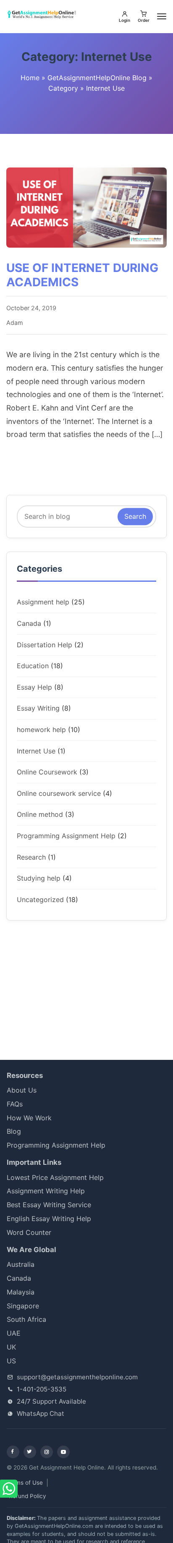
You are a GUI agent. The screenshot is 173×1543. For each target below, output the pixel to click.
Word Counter (29, 1232)
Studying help (38, 878)
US (11, 1361)
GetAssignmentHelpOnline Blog (97, 77)
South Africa (33, 1319)
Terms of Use (25, 1482)
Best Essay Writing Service (49, 1204)
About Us (22, 1090)
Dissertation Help (44, 645)
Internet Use (36, 751)
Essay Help (34, 687)
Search (135, 516)
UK (11, 1347)
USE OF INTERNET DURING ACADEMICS (82, 275)
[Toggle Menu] (161, 16)
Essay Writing (38, 708)
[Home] (43, 14)
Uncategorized (40, 899)
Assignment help (43, 602)
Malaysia (20, 1292)
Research (31, 857)
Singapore (23, 1306)
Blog (14, 1131)
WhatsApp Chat (40, 1413)
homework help (41, 729)
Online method (40, 814)
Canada (29, 623)
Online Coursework (47, 772)
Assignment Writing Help (46, 1191)
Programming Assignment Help (66, 836)
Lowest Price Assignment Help (55, 1177)
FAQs (15, 1104)
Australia (20, 1264)
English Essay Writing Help (49, 1218)
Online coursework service (59, 793)
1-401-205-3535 (41, 1389)
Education (33, 666)
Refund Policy (27, 1496)
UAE (14, 1333)
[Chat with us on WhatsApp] (9, 1489)
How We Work (29, 1118)
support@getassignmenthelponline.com (77, 1377)
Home (30, 77)
